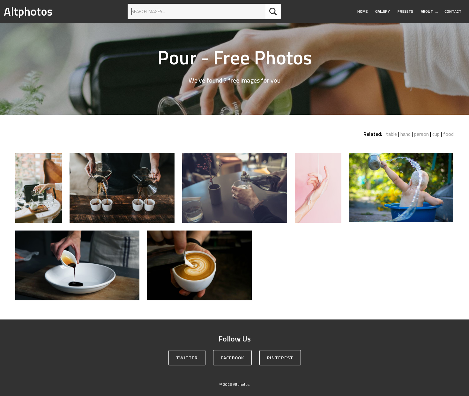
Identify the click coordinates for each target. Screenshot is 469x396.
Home (362, 11)
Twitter (187, 357)
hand (405, 134)
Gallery (382, 11)
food (448, 134)
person (421, 134)
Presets (405, 11)
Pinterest (280, 357)
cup (436, 134)
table (391, 134)
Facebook (232, 357)
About (427, 11)
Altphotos (28, 11)
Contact (452, 11)
